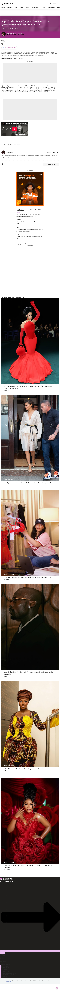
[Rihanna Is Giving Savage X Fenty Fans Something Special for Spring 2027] (30, 533)
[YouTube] (54, 152)
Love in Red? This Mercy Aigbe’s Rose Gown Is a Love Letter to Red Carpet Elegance (28, 866)
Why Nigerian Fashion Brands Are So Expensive (28, 244)
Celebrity (10, 144)
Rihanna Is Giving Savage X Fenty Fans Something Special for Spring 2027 (27, 577)
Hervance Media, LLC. (40, 980)
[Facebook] (51, 152)
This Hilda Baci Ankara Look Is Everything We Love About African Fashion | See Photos (29, 770)
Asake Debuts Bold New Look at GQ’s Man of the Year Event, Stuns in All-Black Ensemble (29, 673)
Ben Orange (11, 33)
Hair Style (19, 219)
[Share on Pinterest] (13, 29)
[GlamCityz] (7, 3)
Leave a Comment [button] (51, 164)
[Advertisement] (30, 12)
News (17, 227)
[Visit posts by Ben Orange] (3, 152)
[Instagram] (56, 152)
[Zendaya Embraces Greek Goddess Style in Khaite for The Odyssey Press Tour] (30, 438)
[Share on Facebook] (8, 29)
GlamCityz (6, 390)
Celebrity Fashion (6, 18)
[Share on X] (11, 29)
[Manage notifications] (57, 988)
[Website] (50, 152)
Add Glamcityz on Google (10, 47)
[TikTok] (13, 881)
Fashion (18, 212)
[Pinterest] (58, 152)
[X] (3, 881)
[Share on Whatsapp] (15, 29)
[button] (47, 3)
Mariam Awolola (8, 773)
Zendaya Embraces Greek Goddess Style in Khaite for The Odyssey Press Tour (28, 483)
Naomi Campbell (16, 144)
